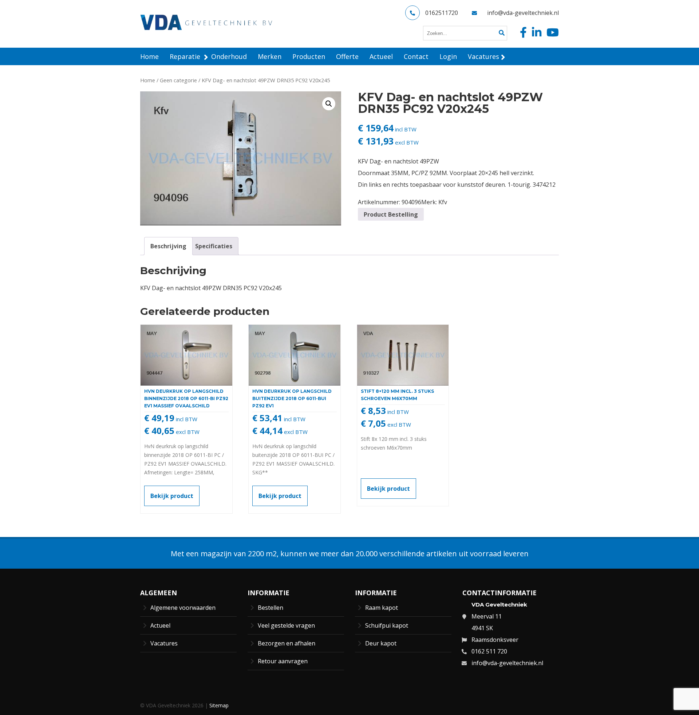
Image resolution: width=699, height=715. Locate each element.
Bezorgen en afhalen (286, 643)
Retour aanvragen (283, 661)
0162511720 (441, 13)
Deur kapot (380, 643)
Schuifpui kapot (386, 625)
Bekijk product (171, 496)
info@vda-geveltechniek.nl (523, 13)
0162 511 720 (489, 651)
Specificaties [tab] (213, 246)
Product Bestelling (391, 214)
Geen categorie (178, 80)
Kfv (442, 202)
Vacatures (164, 643)
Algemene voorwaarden (183, 608)
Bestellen (270, 608)
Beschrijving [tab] (168, 246)
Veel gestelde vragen (286, 625)
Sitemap (219, 705)
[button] (328, 103)
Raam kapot (381, 608)
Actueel (160, 625)
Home (147, 80)
